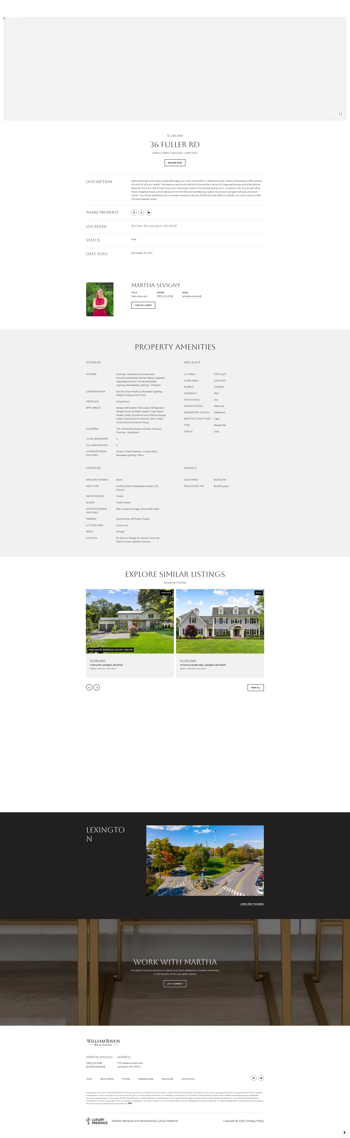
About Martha (107, 1079)
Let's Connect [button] (175, 984)
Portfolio (126, 1079)
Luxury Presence (167, 1120)
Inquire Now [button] (175, 162)
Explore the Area (252, 904)
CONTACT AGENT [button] (143, 305)
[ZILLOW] (261, 1078)
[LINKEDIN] (253, 1078)
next (21, 114)
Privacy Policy (255, 1120)
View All (256, 687)
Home (89, 1079)
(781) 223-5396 (165, 296)
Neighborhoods (145, 1079)
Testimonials (167, 1079)
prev (13, 114)
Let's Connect (188, 1079)
